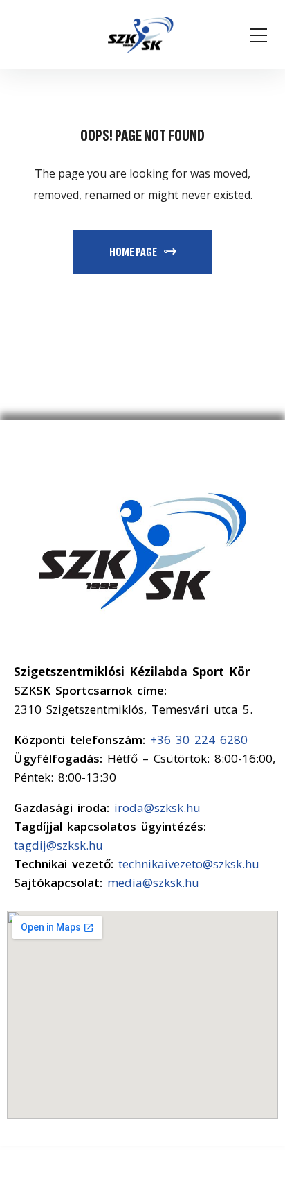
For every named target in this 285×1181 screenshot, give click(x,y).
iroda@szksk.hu (157, 808)
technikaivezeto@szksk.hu (188, 864)
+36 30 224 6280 (199, 740)
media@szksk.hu (153, 882)
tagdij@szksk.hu (58, 845)
